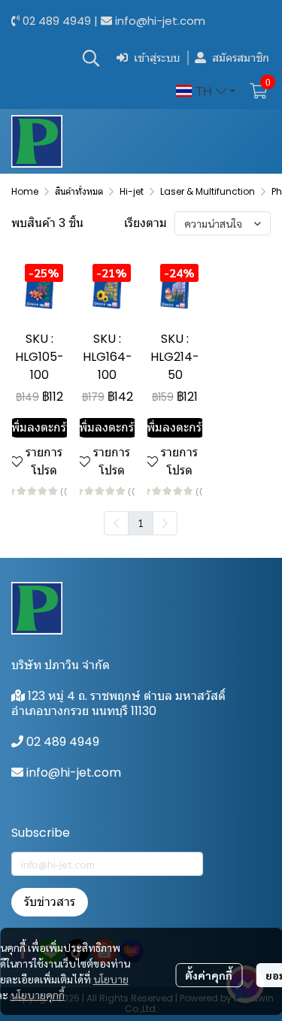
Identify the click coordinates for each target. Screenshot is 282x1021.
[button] (91, 58)
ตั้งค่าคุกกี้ (208, 975)
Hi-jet (132, 191)
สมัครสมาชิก (240, 57)
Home (24, 191)
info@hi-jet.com (160, 21)
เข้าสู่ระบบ (157, 57)
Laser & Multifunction (207, 191)
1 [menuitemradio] (141, 522)
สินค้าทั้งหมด (79, 191)
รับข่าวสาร (49, 901)
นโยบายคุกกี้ (38, 994)
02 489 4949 (57, 21)
